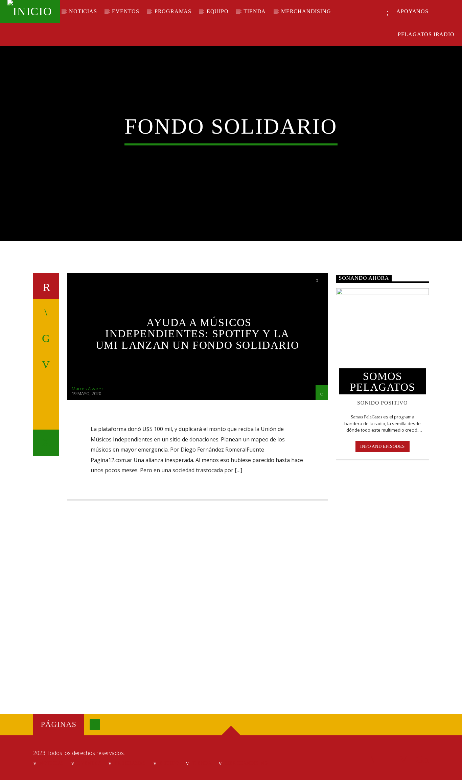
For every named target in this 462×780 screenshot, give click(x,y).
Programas (173, 11)
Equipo (218, 11)
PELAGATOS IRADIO (425, 34)
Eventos (125, 11)
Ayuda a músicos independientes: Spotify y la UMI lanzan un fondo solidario (197, 333)
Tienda (255, 11)
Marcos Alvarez (87, 389)
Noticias (83, 11)
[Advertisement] (382, 575)
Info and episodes (382, 446)
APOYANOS (412, 11)
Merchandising (306, 11)
